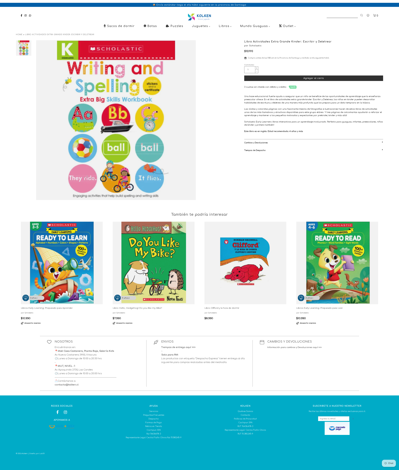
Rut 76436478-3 (154, 434)
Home (19, 35)
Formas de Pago (153, 422)
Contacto (245, 415)
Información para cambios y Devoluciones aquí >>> (294, 347)
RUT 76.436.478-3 (245, 426)
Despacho (154, 419)
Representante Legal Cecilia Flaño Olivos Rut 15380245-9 (153, 437)
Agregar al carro (313, 78)
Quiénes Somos (245, 411)
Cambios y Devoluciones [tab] (256, 143)
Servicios (153, 411)
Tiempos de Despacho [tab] (255, 150)
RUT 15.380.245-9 (245, 434)
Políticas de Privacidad (245, 419)
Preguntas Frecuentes (153, 415)
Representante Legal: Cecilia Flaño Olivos (245, 430)
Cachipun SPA (154, 430)
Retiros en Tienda (153, 426)
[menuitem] (119, 25)
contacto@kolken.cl (67, 384)
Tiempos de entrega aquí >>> (178, 347)
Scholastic (255, 46)
